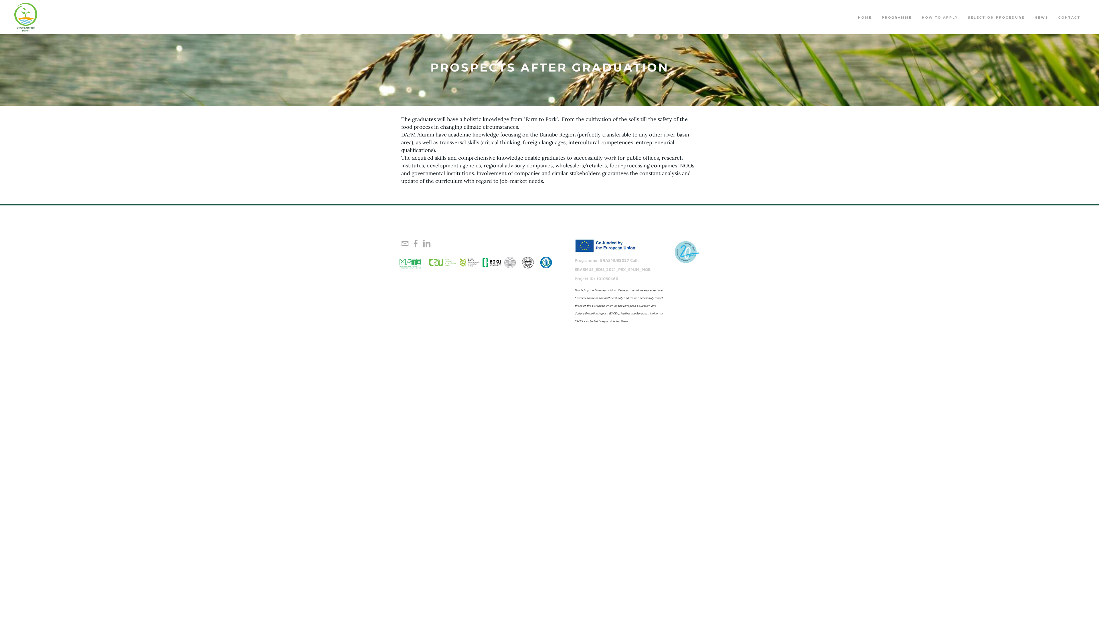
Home (865, 17)
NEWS (1041, 17)
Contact (1069, 17)
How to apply (940, 17)
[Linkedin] (426, 243)
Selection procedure (996, 17)
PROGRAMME (897, 17)
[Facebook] (416, 243)
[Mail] (405, 243)
